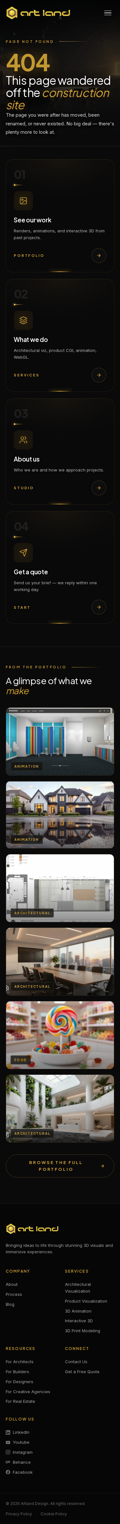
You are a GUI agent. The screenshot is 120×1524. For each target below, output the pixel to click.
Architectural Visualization (78, 1288)
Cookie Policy (54, 1513)
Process (14, 1294)
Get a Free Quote (82, 1371)
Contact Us (76, 1361)
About (12, 1284)
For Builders (17, 1371)
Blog (10, 1304)
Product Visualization (86, 1301)
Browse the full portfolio (56, 1166)
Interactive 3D (79, 1320)
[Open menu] (107, 12)
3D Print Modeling (82, 1330)
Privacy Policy (19, 1513)
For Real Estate (20, 1401)
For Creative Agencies (28, 1391)
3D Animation (78, 1311)
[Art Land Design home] (38, 13)
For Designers (19, 1381)
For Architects (20, 1361)
